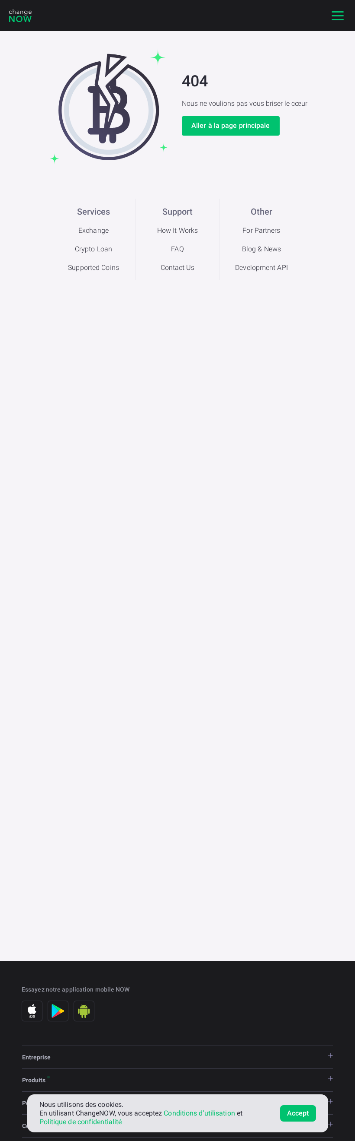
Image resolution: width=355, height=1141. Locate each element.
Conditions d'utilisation (199, 1113)
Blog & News (261, 249)
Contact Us (178, 267)
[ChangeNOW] (20, 15)
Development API (261, 267)
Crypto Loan (93, 249)
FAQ (177, 249)
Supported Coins (93, 267)
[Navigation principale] (337, 15)
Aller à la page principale (230, 125)
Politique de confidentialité (80, 1122)
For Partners (261, 230)
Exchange (93, 230)
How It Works (177, 230)
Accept (298, 1113)
